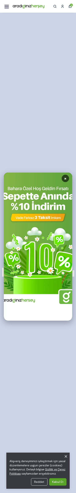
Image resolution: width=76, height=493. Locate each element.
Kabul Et (58, 482)
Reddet (39, 482)
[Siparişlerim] (62, 6)
